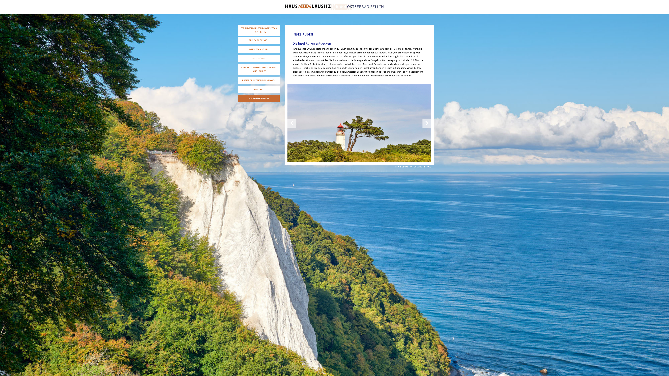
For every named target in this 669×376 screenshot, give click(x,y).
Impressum (401, 166)
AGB (429, 166)
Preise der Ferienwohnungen (258, 80)
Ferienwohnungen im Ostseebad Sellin (259, 30)
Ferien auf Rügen (258, 40)
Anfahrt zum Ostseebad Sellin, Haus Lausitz (258, 69)
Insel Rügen (259, 58)
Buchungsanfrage (258, 98)
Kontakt (258, 89)
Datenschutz (417, 166)
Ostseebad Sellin (258, 49)
